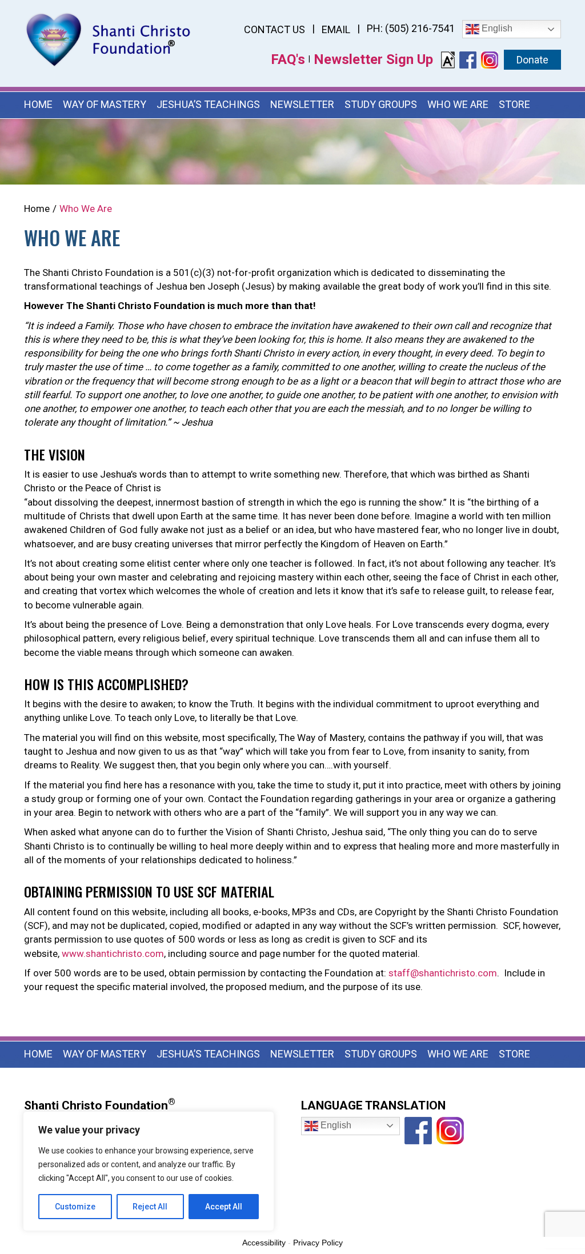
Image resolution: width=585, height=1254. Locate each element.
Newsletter (302, 104)
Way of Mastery (104, 104)
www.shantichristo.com (113, 953)
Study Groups (380, 104)
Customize (75, 1206)
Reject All (150, 1206)
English (495, 28)
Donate (532, 60)
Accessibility (264, 1242)
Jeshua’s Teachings (208, 104)
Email (336, 29)
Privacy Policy (318, 1242)
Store (514, 104)
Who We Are (457, 104)
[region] (148, 1171)
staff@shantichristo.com (442, 973)
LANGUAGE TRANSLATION (373, 1105)
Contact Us (274, 29)
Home (38, 104)
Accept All (223, 1206)
